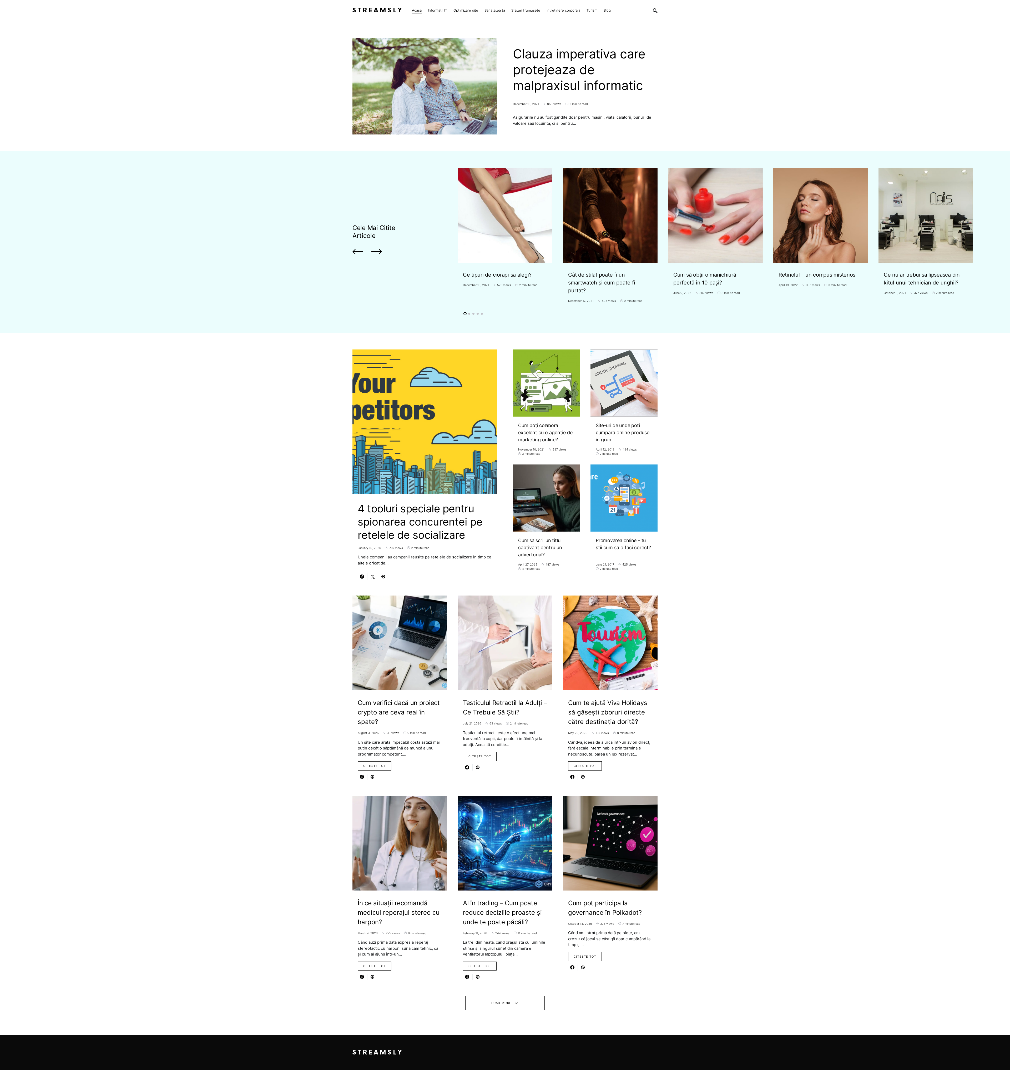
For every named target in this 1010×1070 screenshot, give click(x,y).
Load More (501, 1003)
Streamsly (377, 10)
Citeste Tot (374, 766)
